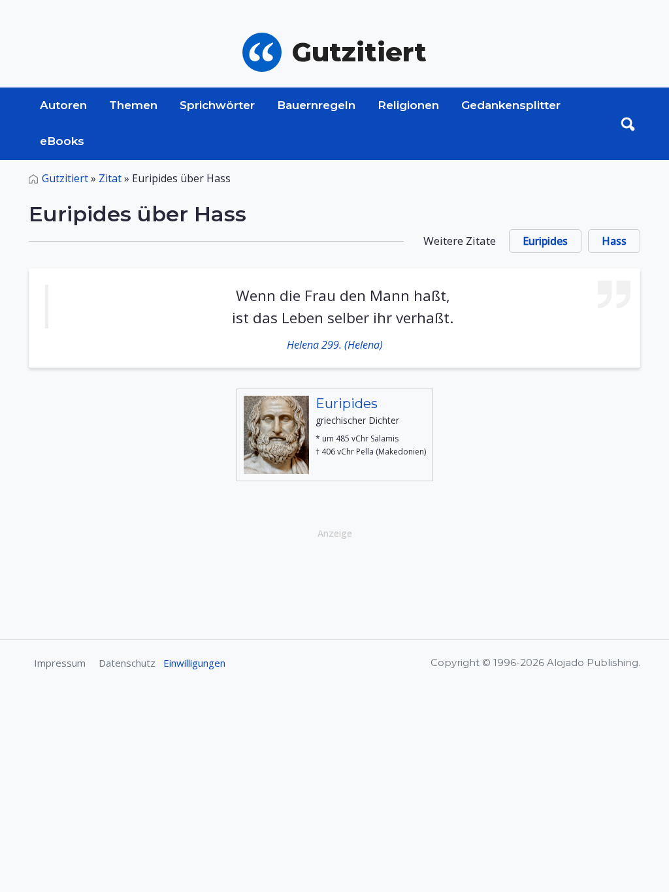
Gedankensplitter (511, 105)
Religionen (408, 105)
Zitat (110, 178)
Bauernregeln (316, 105)
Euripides (545, 241)
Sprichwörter (217, 105)
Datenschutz (127, 662)
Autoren (63, 105)
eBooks (62, 141)
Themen (133, 105)
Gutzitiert (65, 178)
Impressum (60, 662)
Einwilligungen (194, 662)
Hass (614, 241)
